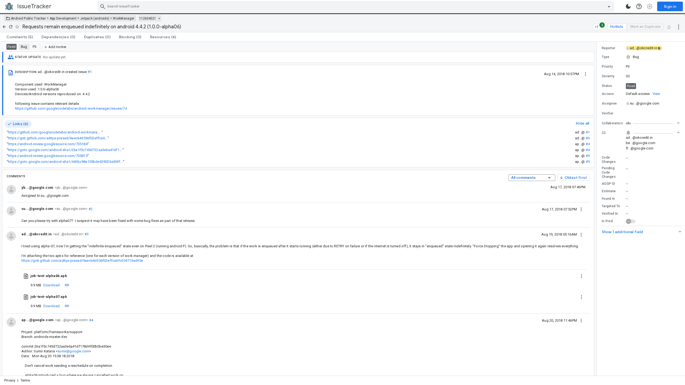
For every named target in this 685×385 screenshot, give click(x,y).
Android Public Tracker (28, 18)
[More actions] (678, 26)
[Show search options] (609, 6)
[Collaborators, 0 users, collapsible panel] (653, 123)
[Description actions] (585, 74)
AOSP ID (608, 184)
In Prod (607, 221)
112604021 (147, 18)
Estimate (609, 191)
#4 (588, 144)
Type (605, 57)
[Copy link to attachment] (67, 285)
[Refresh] (10, 27)
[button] (641, 57)
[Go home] (4, 27)
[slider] (597, 209)
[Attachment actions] (581, 276)
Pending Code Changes (609, 172)
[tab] (19, 36)
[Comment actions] (581, 209)
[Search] (103, 6)
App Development (63, 18)
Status (607, 86)
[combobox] (356, 6)
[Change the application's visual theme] (628, 6)
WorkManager (123, 18)
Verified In (610, 213)
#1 (90, 72)
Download (51, 285)
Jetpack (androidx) (94, 18)
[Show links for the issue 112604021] (159, 18)
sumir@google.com (73, 351)
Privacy (9, 380)
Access (608, 94)
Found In (608, 199)
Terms (25, 380)
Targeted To (611, 206)
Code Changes (609, 160)
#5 (588, 156)
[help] (639, 6)
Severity (608, 76)
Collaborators (612, 123)
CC (604, 133)
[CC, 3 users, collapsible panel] (653, 132)
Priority (607, 66)
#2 (90, 209)
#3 (588, 138)
